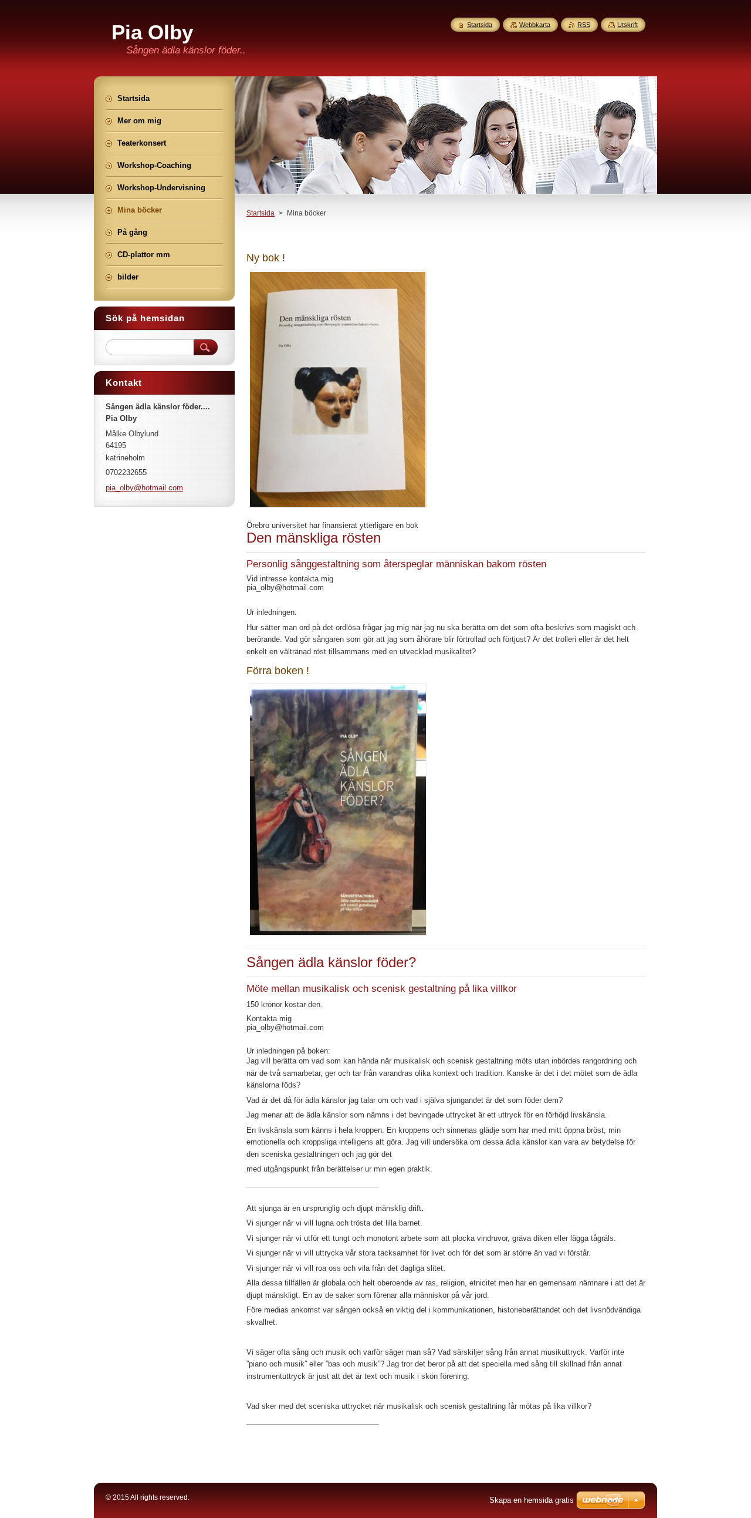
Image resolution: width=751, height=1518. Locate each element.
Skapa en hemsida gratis (531, 1500)
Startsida (260, 213)
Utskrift (627, 24)
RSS (583, 24)
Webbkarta (534, 24)
